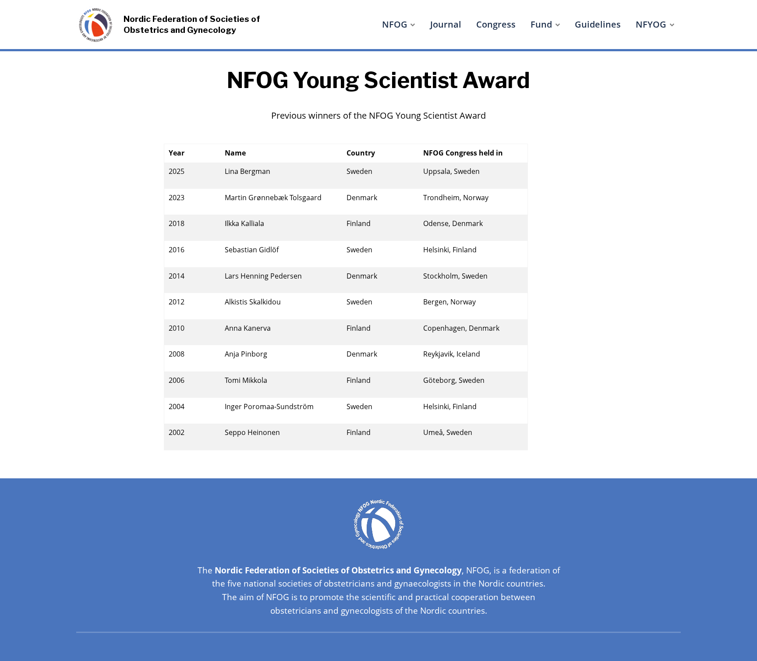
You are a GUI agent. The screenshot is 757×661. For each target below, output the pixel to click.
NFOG (394, 24)
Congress (496, 24)
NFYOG (651, 24)
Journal (445, 24)
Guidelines (598, 24)
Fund (541, 24)
